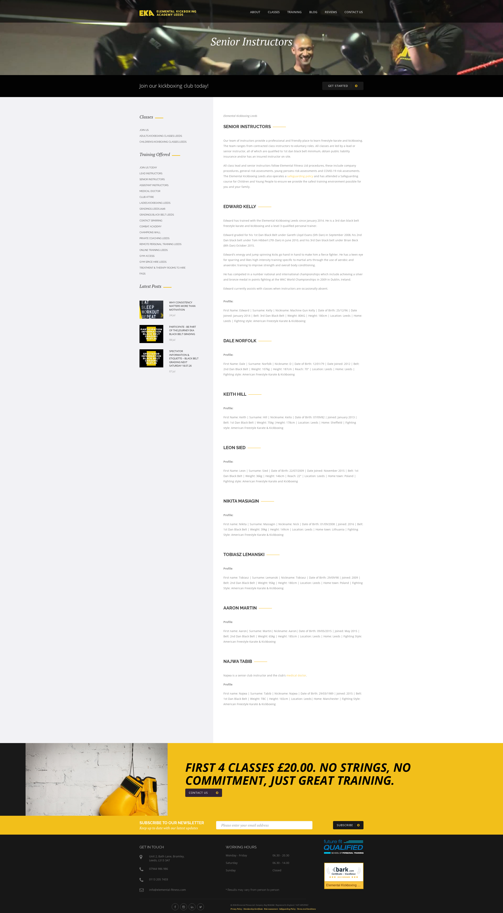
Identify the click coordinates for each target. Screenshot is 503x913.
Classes (274, 12)
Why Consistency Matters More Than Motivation (182, 306)
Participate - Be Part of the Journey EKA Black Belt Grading (182, 330)
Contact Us (353, 12)
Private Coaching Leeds (154, 238)
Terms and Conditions (306, 909)
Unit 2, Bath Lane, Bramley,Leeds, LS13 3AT (166, 858)
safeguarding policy (300, 176)
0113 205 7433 (158, 879)
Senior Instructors (152, 179)
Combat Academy (151, 226)
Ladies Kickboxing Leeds (155, 203)
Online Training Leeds (154, 250)
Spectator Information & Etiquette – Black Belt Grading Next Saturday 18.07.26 (183, 358)
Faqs (142, 273)
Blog (313, 12)
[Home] (168, 13)
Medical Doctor (150, 191)
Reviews (331, 12)
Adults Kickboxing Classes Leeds (161, 136)
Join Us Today (148, 167)
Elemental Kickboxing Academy (344, 885)
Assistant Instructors (154, 185)
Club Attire (147, 197)
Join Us (144, 130)
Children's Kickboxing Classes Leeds (163, 141)
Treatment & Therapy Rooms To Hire (162, 267)
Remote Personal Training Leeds (160, 244)
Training (294, 12)
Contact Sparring (151, 220)
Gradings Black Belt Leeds (157, 214)
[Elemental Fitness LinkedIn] (192, 906)
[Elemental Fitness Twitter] (200, 906)
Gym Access (147, 256)
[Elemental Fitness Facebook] (175, 906)
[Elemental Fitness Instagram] (183, 906)
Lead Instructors (151, 173)
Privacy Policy (236, 909)
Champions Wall (150, 232)
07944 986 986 (158, 869)
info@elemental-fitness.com (167, 890)
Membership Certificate (253, 909)
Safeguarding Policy (287, 909)
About (255, 12)
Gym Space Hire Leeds (153, 262)
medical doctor (296, 675)
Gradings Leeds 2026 (152, 208)
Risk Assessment (271, 909)
